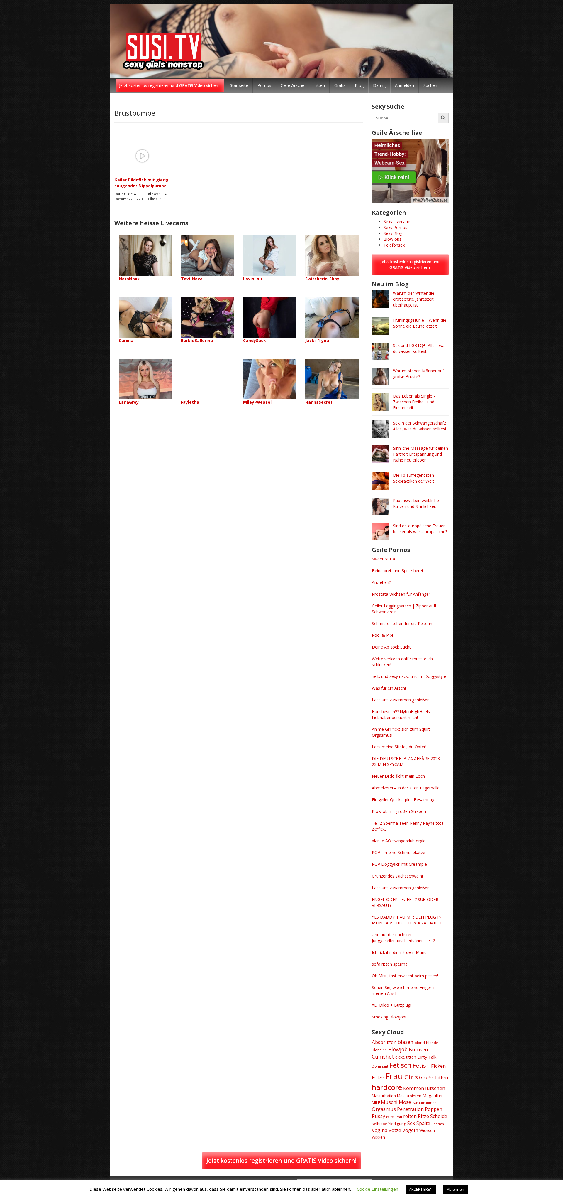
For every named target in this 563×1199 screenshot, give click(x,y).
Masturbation (384, 1095)
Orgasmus (384, 1109)
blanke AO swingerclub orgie (398, 840)
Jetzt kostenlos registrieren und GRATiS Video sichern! (170, 85)
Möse (405, 1102)
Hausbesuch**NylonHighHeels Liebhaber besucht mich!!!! (401, 714)
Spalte (423, 1123)
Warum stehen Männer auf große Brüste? (418, 373)
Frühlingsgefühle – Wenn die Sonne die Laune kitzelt (419, 323)
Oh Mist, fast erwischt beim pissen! (405, 976)
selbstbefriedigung (389, 1123)
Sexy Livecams (397, 221)
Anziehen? (381, 582)
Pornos (264, 85)
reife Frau (394, 1116)
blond (420, 1042)
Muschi (389, 1102)
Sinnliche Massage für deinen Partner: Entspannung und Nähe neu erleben (420, 454)
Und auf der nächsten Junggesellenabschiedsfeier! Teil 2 (403, 937)
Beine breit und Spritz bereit (398, 570)
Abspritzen (384, 1042)
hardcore (387, 1087)
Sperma (437, 1123)
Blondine (379, 1050)
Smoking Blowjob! (389, 1017)
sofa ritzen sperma (390, 964)
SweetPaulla (383, 559)
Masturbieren (409, 1095)
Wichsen (427, 1130)
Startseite (239, 85)
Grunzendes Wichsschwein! (397, 876)
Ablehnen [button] (455, 1189)
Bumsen (418, 1049)
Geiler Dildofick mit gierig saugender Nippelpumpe (141, 182)
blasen (405, 1041)
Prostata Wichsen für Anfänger (401, 594)
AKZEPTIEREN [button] (421, 1189)
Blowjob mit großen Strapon (399, 811)
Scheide (438, 1116)
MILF (376, 1102)
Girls (411, 1077)
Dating (379, 85)
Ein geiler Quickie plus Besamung (403, 799)
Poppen (433, 1109)
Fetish (421, 1065)
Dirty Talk (426, 1057)
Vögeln (410, 1130)
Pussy (378, 1116)
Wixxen (378, 1137)
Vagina (379, 1130)
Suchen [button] (430, 85)
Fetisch (400, 1065)
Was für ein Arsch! (389, 688)
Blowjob (398, 1049)
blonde (432, 1042)
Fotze (378, 1077)
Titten (319, 85)
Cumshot (383, 1056)
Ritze (423, 1116)
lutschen (435, 1088)
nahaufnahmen (424, 1103)
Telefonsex (394, 245)
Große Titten (433, 1077)
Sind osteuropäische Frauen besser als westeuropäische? (420, 528)
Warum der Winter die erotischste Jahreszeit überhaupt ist (413, 299)
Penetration (410, 1109)
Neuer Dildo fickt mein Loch (398, 776)
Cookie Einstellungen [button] (377, 1189)
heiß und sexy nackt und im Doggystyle (409, 676)
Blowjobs (392, 239)
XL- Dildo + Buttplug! (391, 1005)
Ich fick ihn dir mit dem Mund (399, 952)
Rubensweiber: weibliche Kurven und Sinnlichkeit (416, 503)
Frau (394, 1076)
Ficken (438, 1065)
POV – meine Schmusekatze (398, 852)
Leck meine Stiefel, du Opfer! (399, 747)
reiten (410, 1116)
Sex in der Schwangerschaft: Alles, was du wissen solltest (420, 426)
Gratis (339, 85)
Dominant (380, 1066)
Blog (359, 85)
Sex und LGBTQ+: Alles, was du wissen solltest (420, 348)
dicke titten (405, 1057)
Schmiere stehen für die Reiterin (402, 623)
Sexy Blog (393, 233)
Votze (395, 1130)
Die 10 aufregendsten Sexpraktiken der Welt (413, 478)
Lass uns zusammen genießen (401, 700)
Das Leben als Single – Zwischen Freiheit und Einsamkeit (414, 401)
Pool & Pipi (382, 635)
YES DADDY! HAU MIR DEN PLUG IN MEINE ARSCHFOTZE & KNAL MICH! (407, 920)
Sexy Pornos (395, 227)
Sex (411, 1123)
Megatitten (433, 1095)
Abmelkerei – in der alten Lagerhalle (406, 788)
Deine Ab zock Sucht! (392, 647)
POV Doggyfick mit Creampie (399, 864)
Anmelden (404, 85)
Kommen (413, 1088)
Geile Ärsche (292, 85)
